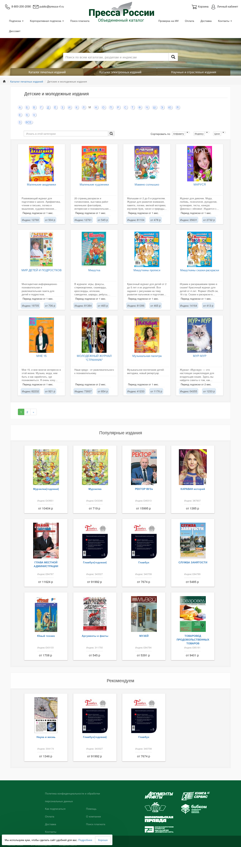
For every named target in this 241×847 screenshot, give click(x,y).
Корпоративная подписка (46, 21)
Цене (217, 133)
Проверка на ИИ (168, 21)
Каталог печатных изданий (47, 72)
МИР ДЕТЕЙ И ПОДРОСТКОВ (41, 270)
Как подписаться (55, 808)
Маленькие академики (41, 184)
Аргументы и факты (95, 636)
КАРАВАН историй (193, 489)
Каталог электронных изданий (120, 72)
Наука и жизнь (46, 737)
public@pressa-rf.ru (52, 6)
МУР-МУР (199, 356)
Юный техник (46, 636)
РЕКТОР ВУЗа (144, 489)
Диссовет (14, 31)
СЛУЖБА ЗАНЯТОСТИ (192, 562)
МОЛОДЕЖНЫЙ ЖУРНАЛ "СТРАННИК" (94, 358)
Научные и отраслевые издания (193, 72)
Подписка (15, 21)
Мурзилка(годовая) (46, 489)
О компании (93, 816)
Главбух (143, 562)
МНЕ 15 (41, 356)
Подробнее (85, 840)
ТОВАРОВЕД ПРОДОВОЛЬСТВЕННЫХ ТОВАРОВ (193, 639)
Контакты (224, 21)
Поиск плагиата (79, 21)
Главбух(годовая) (95, 562)
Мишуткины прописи (146, 270)
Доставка (206, 21)
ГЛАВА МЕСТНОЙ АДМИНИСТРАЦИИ (46, 564)
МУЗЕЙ (144, 636)
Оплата (189, 21)
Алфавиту (178, 133)
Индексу (199, 133)
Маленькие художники (94, 184)
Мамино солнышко (147, 184)
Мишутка (94, 270)
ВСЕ (28, 122)
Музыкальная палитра (147, 356)
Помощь (91, 808)
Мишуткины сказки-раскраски (199, 270)
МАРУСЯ (200, 184)
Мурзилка (94, 489)
